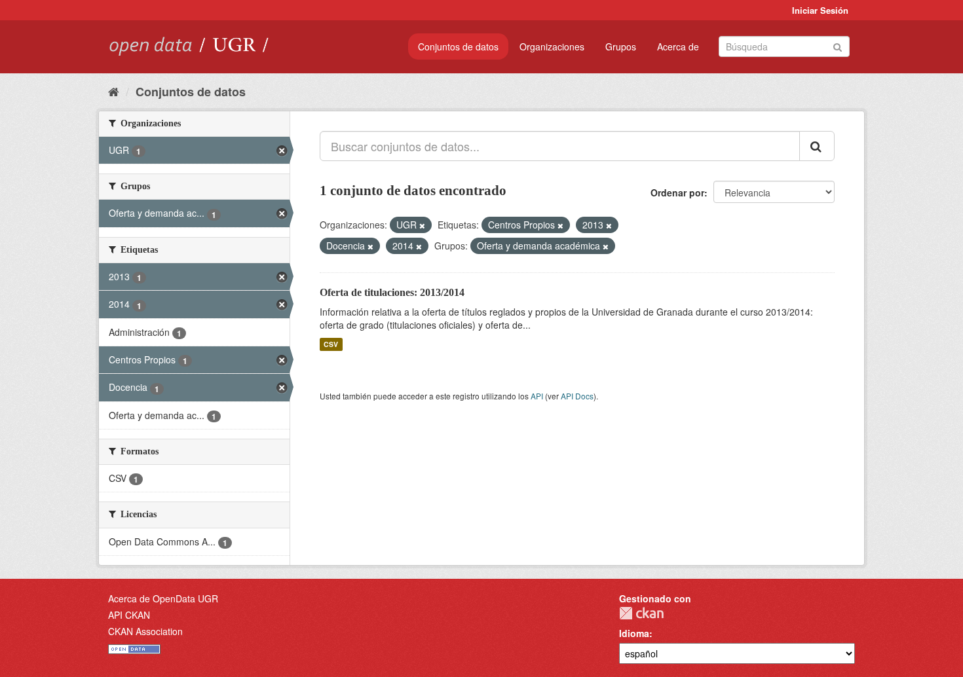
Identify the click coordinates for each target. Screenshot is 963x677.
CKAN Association (145, 631)
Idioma (634, 633)
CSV (331, 344)
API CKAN (129, 614)
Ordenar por (677, 192)
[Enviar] (837, 45)
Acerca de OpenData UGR (163, 598)
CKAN (641, 613)
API (537, 395)
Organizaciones (551, 46)
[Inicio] (113, 91)
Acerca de (678, 46)
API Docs (577, 395)
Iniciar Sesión (820, 10)
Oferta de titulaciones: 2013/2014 (392, 292)
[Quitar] (422, 225)
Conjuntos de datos (458, 46)
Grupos (620, 46)
